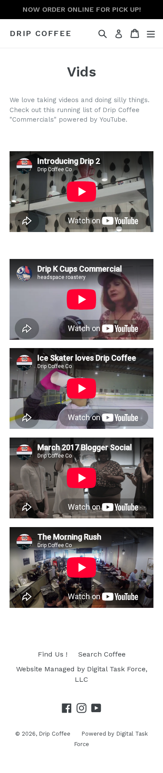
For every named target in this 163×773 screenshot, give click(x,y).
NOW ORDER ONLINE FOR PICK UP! (82, 9)
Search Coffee (102, 654)
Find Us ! (52, 654)
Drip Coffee (41, 33)
